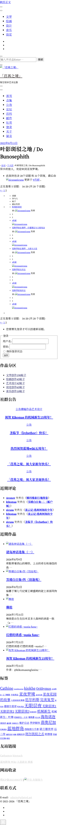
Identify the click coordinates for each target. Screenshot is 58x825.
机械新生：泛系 (21, 717)
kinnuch (18, 755)
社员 (9, 123)
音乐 (9, 30)
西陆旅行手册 (32, 729)
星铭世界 (33, 712)
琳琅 (9, 607)
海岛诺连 (48, 716)
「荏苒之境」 (11, 75)
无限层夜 (33, 706)
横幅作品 (26, 409)
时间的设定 (17, 207)
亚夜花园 (39, 695)
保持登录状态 (14, 351)
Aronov (10, 498)
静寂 (8, 738)
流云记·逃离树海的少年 (38, 510)
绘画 (9, 21)
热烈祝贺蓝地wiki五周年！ (29, 448)
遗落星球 (9, 734)
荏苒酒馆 (3, 729)
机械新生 (44, 711)
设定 (9, 34)
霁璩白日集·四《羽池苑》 (23, 580)
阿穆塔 (48, 734)
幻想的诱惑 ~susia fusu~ (22, 635)
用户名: (7, 341)
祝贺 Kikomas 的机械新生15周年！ (29, 417)
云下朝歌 (6, 695)
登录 (9, 127)
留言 (9, 136)
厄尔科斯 (32, 699)
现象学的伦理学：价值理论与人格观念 (28, 227)
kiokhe (30, 688)
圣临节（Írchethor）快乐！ (29, 433)
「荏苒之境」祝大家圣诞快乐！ (29, 479)
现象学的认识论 (19, 269)
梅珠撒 (31, 717)
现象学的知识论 (19, 290)
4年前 (14, 220)
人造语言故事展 (18, 700)
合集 (9, 100)
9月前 (36, 180)
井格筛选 (14, 695)
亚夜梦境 (27, 694)
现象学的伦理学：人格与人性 (24, 248)
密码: (6, 346)
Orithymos (43, 688)
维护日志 (24, 723)
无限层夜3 (22, 711)
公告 (9, 105)
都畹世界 (21, 734)
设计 (9, 26)
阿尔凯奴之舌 (34, 734)
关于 (9, 132)
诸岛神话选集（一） (20, 552)
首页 (9, 96)
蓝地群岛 (15, 729)
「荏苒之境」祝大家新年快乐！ (29, 464)
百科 (9, 114)
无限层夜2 (7, 711)
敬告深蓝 (20, 707)
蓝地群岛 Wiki (8, 762)
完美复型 (47, 699)
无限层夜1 (49, 706)
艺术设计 (37, 409)
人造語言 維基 (25, 762)
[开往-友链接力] (33, 780)
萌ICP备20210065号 (11, 780)
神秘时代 (15, 723)
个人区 (10, 165)
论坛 (9, 109)
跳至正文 (5, 2)
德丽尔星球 (10, 706)
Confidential (18, 689)
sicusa (10, 510)
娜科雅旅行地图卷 (37, 498)
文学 (9, 17)
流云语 (37, 717)
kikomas (11, 502)
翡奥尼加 (48, 722)
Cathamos (6, 755)
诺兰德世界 (46, 729)
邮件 (9, 118)
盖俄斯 (9, 723)
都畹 (15, 734)
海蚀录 (3, 723)
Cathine (6, 688)
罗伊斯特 (35, 723)
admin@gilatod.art (21, 797)
